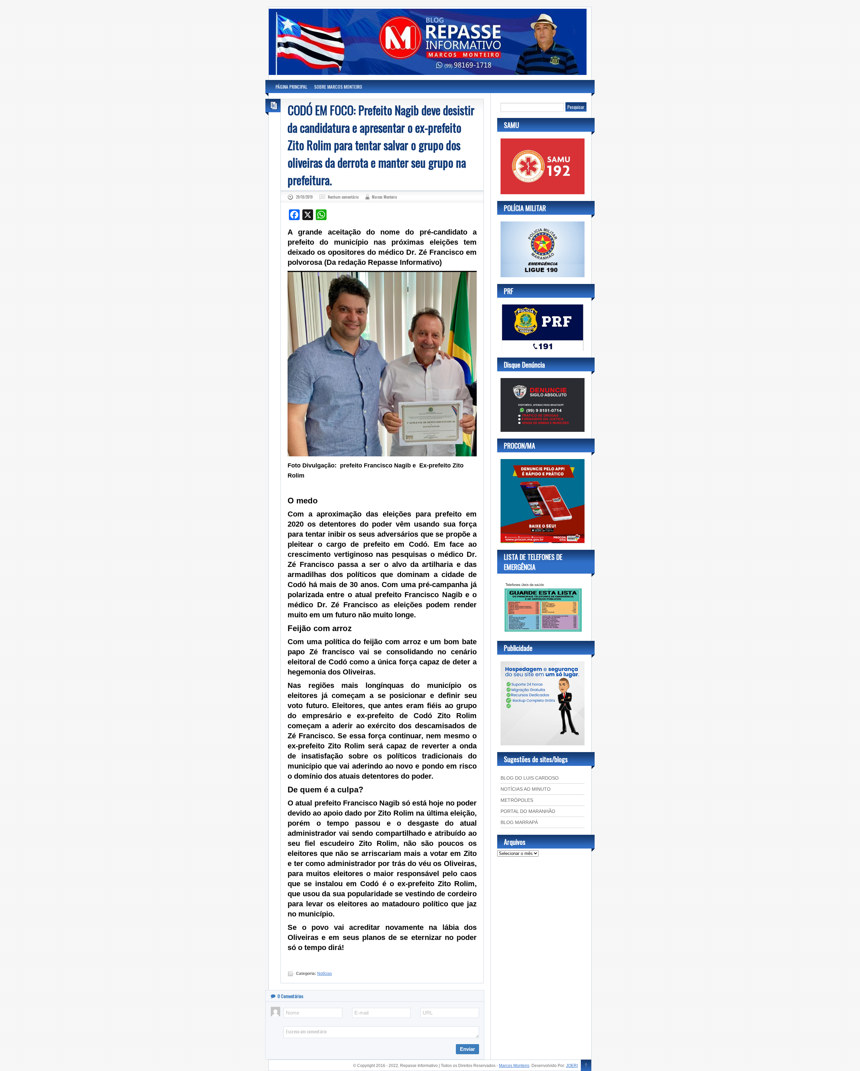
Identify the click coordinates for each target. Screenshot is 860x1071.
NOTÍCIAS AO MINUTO (526, 789)
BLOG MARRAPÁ (519, 822)
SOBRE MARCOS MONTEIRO (338, 86)
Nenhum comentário (343, 197)
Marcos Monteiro (384, 197)
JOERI (572, 1065)
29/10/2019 (304, 197)
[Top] (586, 1065)
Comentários (290, 995)
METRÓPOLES (517, 800)
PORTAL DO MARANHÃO (528, 811)
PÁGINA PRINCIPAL (291, 86)
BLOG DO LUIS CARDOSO (530, 778)
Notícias (324, 973)
